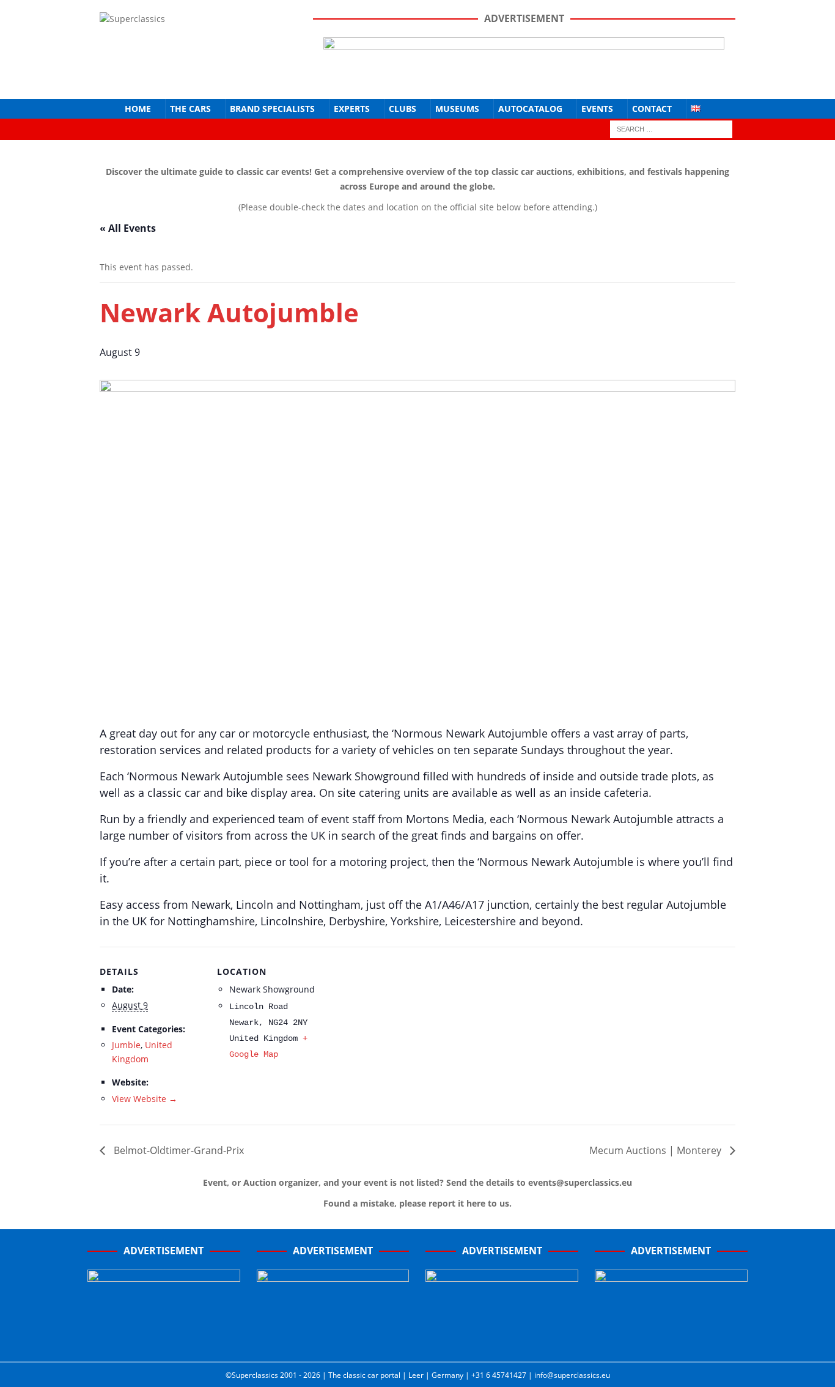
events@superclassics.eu (580, 1182)
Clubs (402, 108)
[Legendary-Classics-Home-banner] (671, 1339)
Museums (457, 108)
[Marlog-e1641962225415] (523, 79)
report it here (457, 1203)
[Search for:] (671, 128)
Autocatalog (530, 108)
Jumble (126, 1045)
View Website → (144, 1098)
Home (138, 108)
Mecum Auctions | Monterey (656, 1150)
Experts (352, 108)
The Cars (190, 108)
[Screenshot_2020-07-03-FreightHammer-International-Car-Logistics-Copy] (501, 1339)
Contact (652, 108)
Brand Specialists (272, 108)
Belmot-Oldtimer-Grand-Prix (177, 1150)
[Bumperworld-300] (163, 1339)
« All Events (128, 228)
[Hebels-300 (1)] (333, 1339)
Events (597, 108)
